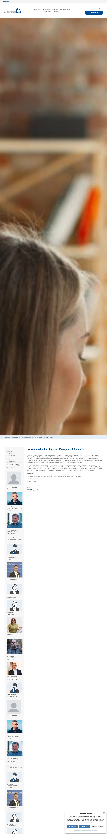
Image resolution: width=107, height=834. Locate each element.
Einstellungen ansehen (98, 826)
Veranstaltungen (65, 9)
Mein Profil (6, 1)
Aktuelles (55, 9)
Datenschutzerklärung (86, 830)
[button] (104, 813)
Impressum (94, 830)
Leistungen (46, 9)
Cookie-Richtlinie (77, 830)
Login (100, 8)
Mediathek (48, 12)
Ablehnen (84, 826)
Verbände (37, 9)
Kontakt (56, 12)
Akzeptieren (72, 826)
